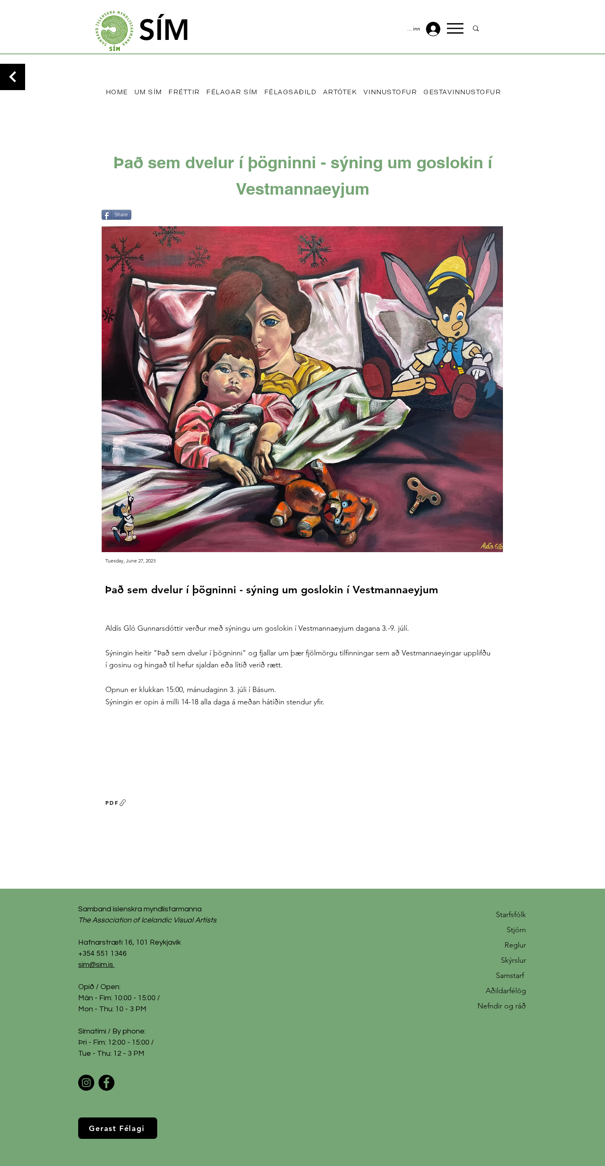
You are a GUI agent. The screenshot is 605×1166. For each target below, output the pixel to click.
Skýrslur (513, 960)
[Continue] (12, 77)
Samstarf (511, 975)
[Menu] (455, 28)
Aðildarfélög (506, 990)
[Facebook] (106, 1083)
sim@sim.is (95, 965)
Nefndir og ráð (501, 1005)
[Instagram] (86, 1083)
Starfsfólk (511, 914)
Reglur (515, 945)
